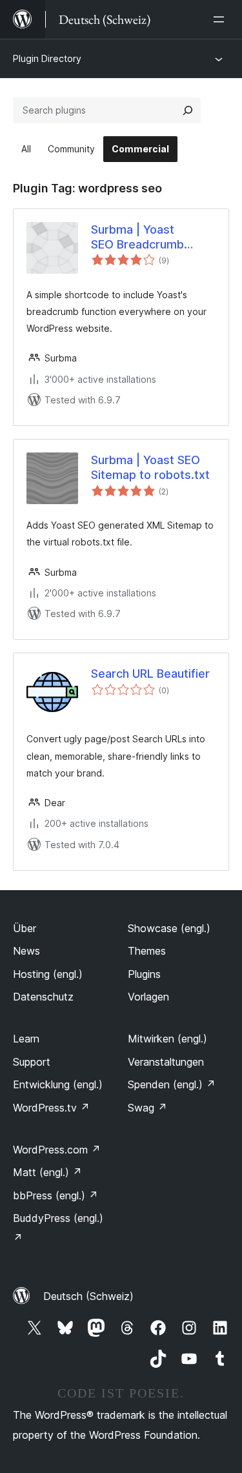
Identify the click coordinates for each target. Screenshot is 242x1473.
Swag (147, 1107)
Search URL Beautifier (150, 673)
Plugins (144, 974)
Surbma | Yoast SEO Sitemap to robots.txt (150, 467)
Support (31, 1061)
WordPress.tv (51, 1107)
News (26, 950)
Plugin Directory (47, 58)
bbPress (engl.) (55, 1195)
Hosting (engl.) (48, 974)
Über (24, 928)
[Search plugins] (188, 110)
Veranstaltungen (166, 1061)
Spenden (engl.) (172, 1084)
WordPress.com (57, 1149)
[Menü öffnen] (221, 19)
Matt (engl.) (47, 1172)
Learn (26, 1038)
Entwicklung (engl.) (58, 1084)
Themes (147, 950)
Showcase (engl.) (169, 928)
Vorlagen (148, 996)
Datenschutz (43, 996)
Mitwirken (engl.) (167, 1038)
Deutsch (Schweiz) (88, 1296)
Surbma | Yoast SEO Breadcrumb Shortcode (137, 237)
